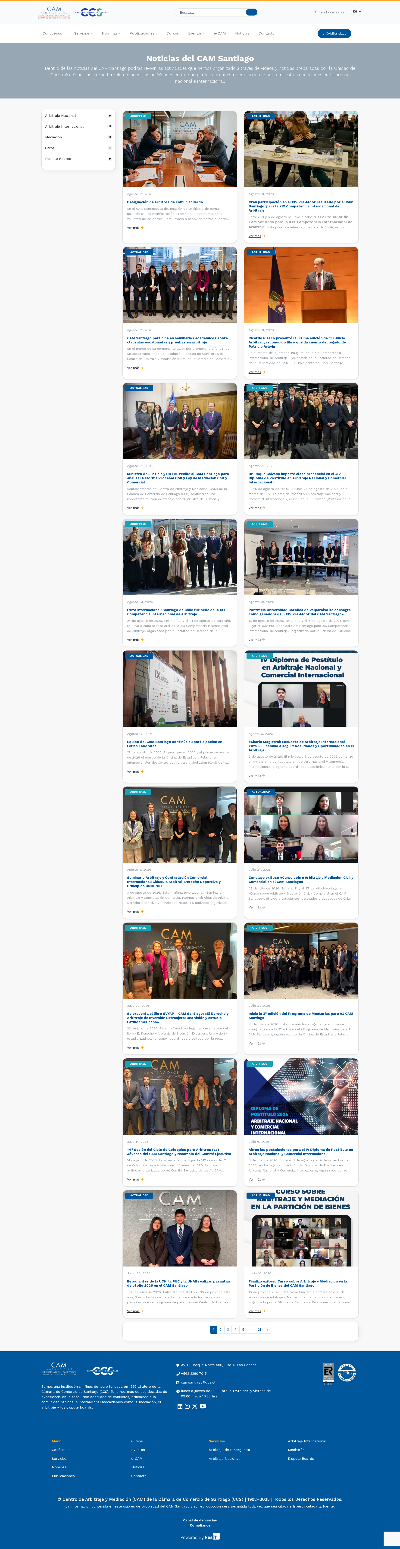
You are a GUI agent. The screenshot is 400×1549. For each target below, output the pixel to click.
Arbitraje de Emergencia (229, 1450)
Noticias (242, 33)
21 (259, 1329)
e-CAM (220, 33)
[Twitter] (195, 1406)
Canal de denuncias (200, 1520)
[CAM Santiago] (61, 1370)
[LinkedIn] (180, 1406)
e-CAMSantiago (334, 33)
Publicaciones (142, 33)
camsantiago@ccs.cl (198, 1382)
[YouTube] (203, 1406)
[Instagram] (187, 1406)
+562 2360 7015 (194, 1373)
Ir (252, 12)
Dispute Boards (78, 159)
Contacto (267, 33)
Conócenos (52, 33)
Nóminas (110, 33)
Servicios (82, 33)
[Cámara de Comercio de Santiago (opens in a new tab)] (91, 12)
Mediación (78, 137)
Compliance (200, 1525)
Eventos (195, 33)
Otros (78, 148)
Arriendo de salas (329, 12)
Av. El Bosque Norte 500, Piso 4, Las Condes (218, 1365)
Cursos (172, 33)
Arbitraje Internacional (78, 126)
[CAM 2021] (55, 12)
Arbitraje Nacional (78, 116)
